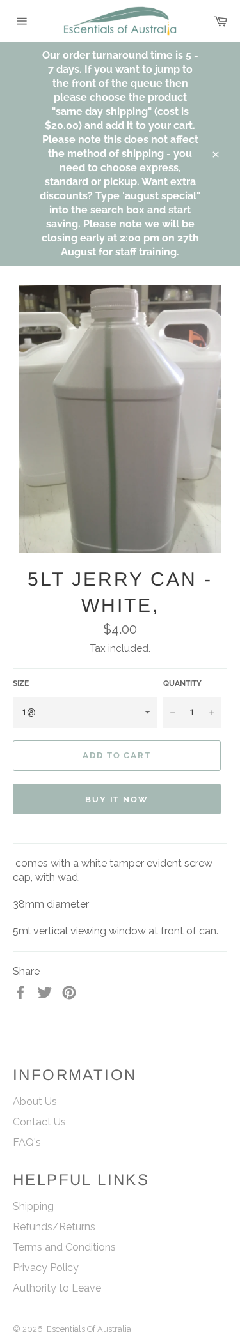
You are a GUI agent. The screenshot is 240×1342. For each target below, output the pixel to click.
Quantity (182, 683)
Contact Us (39, 1122)
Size (21, 683)
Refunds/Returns (54, 1227)
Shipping (33, 1206)
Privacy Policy (46, 1268)
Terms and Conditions (64, 1247)
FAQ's (27, 1142)
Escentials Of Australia (90, 1329)
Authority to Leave (57, 1288)
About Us (35, 1101)
